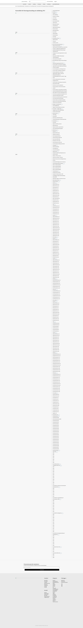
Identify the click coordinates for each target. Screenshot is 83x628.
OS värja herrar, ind (55, 399)
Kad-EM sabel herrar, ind (56, 361)
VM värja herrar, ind (55, 250)
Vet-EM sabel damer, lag (56, 389)
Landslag (45, 582)
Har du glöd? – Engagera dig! (57, 108)
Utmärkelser (55, 120)
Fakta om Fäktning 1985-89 (57, 166)
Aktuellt (54, 584)
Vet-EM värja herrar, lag (56, 388)
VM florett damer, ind (56, 239)
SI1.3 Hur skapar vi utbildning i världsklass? (59, 70)
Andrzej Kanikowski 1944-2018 (57, 137)
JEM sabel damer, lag (56, 349)
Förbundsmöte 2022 (56, 425)
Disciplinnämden (55, 28)
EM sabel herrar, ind (56, 310)
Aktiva (54, 583)
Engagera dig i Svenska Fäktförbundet (58, 110)
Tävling (54, 598)
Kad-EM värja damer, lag (56, 366)
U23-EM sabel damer (56, 329)
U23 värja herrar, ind (56, 210)
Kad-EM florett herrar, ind (56, 355)
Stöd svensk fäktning (50, 1)
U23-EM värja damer (56, 326)
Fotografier (54, 145)
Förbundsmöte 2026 (56, 417)
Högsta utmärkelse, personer (57, 123)
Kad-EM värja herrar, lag (56, 368)
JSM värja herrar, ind (56, 221)
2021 (16, 93)
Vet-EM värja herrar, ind (56, 378)
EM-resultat (54, 300)
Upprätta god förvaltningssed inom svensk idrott (60, 47)
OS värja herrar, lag (55, 408)
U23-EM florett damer (56, 323)
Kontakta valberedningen (56, 111)
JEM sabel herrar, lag (56, 351)
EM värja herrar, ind (55, 307)
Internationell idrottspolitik (57, 58)
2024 (16, 52)
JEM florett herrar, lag (56, 344)
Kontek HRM (55, 116)
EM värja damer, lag (55, 315)
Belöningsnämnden (56, 30)
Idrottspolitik (55, 591)
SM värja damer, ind (55, 187)
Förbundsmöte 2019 (56, 430)
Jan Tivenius (54, 17)
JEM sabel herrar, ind (56, 341)
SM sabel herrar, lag (56, 203)
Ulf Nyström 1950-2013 (56, 134)
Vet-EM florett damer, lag (56, 383)
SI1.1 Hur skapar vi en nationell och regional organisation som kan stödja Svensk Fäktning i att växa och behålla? (59, 66)
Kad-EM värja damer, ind (56, 357)
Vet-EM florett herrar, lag (56, 385)
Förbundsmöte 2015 (56, 436)
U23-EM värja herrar (56, 327)
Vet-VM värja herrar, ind (56, 297)
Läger (53, 593)
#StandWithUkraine (56, 582)
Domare (54, 586)
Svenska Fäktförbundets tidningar (58, 163)
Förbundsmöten (55, 416)
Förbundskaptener (55, 589)
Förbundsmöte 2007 (56, 447)
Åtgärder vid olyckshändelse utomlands (58, 107)
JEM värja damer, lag (56, 346)
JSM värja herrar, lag (56, 232)
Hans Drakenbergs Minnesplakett (58, 128)
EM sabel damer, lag (56, 318)
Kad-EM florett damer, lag (56, 363)
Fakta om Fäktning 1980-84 (57, 169)
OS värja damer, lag (55, 406)
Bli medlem (46, 581)
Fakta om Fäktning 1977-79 (57, 167)
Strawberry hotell (55, 42)
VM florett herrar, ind (56, 249)
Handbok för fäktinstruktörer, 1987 (58, 174)
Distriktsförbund (55, 35)
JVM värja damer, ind (56, 261)
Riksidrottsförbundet (64, 582)
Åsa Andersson (55, 19)
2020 (16, 113)
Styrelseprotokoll (55, 450)
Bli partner (46, 584)
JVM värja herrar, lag (56, 275)
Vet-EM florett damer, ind (56, 374)
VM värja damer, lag (55, 246)
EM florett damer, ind (56, 303)
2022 (16, 73)
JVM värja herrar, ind (56, 270)
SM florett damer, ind (56, 184)
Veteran (54, 600)
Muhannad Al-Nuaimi (56, 24)
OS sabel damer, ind (56, 400)
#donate (54, 580)
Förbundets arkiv (27, 6)
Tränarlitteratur (55, 171)
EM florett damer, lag (56, 312)
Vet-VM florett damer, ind (56, 290)
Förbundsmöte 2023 (56, 422)
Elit (53, 587)
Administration (55, 113)
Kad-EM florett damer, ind (56, 354)
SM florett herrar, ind (56, 185)
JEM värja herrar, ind (56, 338)
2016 (53, 482)
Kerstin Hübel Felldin (56, 21)
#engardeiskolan (55, 581)
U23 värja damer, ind (56, 209)
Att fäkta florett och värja (56, 172)
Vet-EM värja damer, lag (56, 386)
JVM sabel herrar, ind (56, 272)
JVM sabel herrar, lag (56, 277)
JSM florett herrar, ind (56, 218)
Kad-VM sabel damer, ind (56, 283)
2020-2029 (54, 451)
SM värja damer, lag (55, 196)
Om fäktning (55, 595)
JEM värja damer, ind (56, 337)
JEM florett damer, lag (56, 343)
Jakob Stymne (55, 22)
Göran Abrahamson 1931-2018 (57, 142)
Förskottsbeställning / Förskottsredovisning (59, 119)
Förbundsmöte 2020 (56, 428)
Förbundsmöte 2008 (56, 445)
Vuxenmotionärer (55, 601)
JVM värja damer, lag (56, 266)
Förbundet (54, 588)
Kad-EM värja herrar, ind (56, 358)
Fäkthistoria (54, 130)
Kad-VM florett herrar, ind (56, 284)
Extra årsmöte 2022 (56, 423)
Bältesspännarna (55, 125)
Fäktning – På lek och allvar (57, 155)
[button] (59, 1)
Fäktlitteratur (55, 151)
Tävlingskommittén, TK (56, 465)
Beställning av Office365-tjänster (58, 117)
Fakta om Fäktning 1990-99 (57, 164)
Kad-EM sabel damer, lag (56, 369)
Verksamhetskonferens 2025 (57, 419)
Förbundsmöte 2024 (56, 420)
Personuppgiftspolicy (56, 105)
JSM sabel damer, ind (56, 223)
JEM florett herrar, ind (56, 335)
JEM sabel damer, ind (56, 340)
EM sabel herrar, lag (56, 320)
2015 (53, 484)
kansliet (54, 592)
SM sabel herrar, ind (56, 192)
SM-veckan (54, 597)
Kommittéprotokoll (33, 6)
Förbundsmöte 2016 (56, 434)
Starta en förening (47, 583)
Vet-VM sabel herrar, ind (56, 298)
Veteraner (54, 289)
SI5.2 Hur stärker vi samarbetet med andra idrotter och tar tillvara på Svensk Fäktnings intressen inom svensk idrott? (59, 101)
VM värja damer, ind (55, 241)
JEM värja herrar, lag (56, 348)
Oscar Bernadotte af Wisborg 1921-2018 (58, 143)
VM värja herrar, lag (55, 255)
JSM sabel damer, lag (56, 233)
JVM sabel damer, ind (56, 263)
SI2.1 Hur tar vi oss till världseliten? (58, 85)
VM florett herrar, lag (56, 253)
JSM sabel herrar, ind (56, 224)
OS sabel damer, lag (56, 410)
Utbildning (54, 599)
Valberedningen (55, 33)
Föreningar (54, 36)
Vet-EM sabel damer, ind (56, 380)
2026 (53, 453)
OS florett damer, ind (56, 394)
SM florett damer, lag (56, 193)
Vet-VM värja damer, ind (56, 292)
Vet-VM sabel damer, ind (56, 294)
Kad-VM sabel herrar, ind (56, 287)
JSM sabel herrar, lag (56, 226)
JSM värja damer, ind (56, 219)
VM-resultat (54, 237)
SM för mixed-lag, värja (56, 198)
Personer (54, 131)
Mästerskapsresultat (56, 180)
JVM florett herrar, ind (56, 269)
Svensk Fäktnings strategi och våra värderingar (60, 60)
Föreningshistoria (55, 148)
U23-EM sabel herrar (56, 331)
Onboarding (54, 114)
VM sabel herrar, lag (56, 257)
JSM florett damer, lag (56, 227)
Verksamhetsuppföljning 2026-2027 (58, 63)
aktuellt (54, 585)
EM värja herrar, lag (55, 317)
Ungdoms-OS (55, 413)
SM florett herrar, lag (56, 195)
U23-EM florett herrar (56, 324)
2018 (16, 154)
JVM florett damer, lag (56, 264)
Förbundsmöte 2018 (56, 431)
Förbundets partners (56, 38)
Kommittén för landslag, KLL (57, 513)
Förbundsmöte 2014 (56, 437)
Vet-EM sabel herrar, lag (56, 391)
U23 (53, 204)
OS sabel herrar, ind (55, 402)
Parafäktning (55, 596)
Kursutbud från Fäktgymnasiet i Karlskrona (59, 161)
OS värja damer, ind (55, 397)
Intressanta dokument (56, 149)
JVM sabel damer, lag (56, 267)
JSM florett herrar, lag (56, 229)
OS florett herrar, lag (56, 405)
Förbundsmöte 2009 (56, 444)
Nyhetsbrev (63, 580)
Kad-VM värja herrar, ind (56, 286)
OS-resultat (54, 393)
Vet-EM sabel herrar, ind (56, 382)
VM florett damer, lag (56, 244)
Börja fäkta (46, 580)
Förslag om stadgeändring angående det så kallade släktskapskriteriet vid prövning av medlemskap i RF (59, 50)
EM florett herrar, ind (56, 304)
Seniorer (54, 182)
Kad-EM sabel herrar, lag (56, 371)
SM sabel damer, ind (56, 190)
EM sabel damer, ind (56, 309)
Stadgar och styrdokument (57, 104)
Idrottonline (63, 581)
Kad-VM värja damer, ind (56, 281)
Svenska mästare (55, 181)
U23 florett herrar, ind (56, 207)
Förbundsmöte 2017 (56, 433)
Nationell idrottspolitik (56, 45)
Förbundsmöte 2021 (56, 426)
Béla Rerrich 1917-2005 (56, 132)
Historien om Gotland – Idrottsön (58, 157)
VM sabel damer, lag (56, 247)
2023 (53, 457)
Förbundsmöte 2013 (56, 439)
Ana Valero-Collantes (56, 16)
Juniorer (54, 215)
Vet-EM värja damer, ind (56, 377)
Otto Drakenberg (55, 14)
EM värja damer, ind (55, 306)
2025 (16, 32)
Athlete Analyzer (55, 39)
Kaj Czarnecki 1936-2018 (56, 139)
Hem (16, 6)
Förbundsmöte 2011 (56, 440)
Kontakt (54, 12)
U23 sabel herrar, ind (56, 213)
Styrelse (54, 13)
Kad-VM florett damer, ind (56, 280)
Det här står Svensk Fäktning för (57, 44)
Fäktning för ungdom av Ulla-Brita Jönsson (59, 178)
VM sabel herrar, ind (56, 252)
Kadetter (54, 278)
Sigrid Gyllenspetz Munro (56, 27)
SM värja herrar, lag (55, 199)
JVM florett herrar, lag (56, 274)
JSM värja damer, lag (56, 230)
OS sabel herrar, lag (56, 411)
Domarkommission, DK (56, 546)
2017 (53, 480)
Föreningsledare (55, 590)
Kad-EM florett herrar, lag (56, 365)
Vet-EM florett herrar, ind (56, 375)
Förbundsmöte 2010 (56, 442)
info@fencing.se (46, 597)
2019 (16, 134)
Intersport (54, 41)
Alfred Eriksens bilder (56, 146)
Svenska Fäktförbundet (20, 6)
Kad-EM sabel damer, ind (56, 360)
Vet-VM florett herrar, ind (56, 295)
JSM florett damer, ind (56, 216)
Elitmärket (54, 122)
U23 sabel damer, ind (56, 212)
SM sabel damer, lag (56, 201)
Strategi (45, 586)
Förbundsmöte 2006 (56, 448)
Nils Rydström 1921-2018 (56, 140)
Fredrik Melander (55, 25)
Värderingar (46, 585)
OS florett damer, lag (56, 403)
